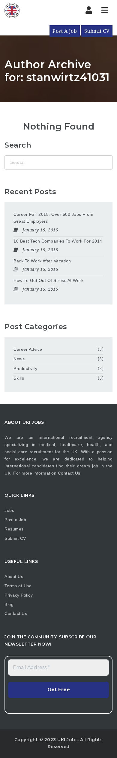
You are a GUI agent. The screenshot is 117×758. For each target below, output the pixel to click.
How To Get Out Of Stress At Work (48, 280)
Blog (9, 604)
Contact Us (69, 473)
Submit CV (97, 31)
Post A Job (64, 31)
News (19, 358)
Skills (19, 378)
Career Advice (28, 349)
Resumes (14, 529)
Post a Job (15, 519)
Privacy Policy (18, 595)
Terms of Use (18, 585)
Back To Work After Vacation (42, 260)
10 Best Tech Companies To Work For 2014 (58, 241)
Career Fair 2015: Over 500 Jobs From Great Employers (53, 218)
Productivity (25, 368)
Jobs (9, 510)
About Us (13, 576)
